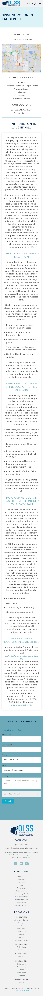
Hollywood (21, 92)
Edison (21, 970)
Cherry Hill (21, 975)
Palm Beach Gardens (21, 98)
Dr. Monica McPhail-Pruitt (21, 110)
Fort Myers (22, 926)
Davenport (22, 923)
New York (21, 957)
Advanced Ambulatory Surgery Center (21, 86)
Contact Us (21, 876)
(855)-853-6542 (21, 845)
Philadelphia (21, 947)
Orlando (21, 95)
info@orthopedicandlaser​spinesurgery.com (21, 848)
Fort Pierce (21, 929)
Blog (21, 885)
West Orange (21, 967)
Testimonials (21, 888)
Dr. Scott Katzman (21, 113)
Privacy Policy (18, 990)
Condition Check (21, 897)
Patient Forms (21, 891)
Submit (8, 801)
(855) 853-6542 (24, 39)
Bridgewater (21, 964)
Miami (21, 934)
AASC (21, 982)
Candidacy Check (21, 894)
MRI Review (21, 902)
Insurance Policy (21, 905)
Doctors (21, 879)
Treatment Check (21, 900)
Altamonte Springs (21, 89)
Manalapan (21, 972)
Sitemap (26, 990)
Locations (21, 882)
